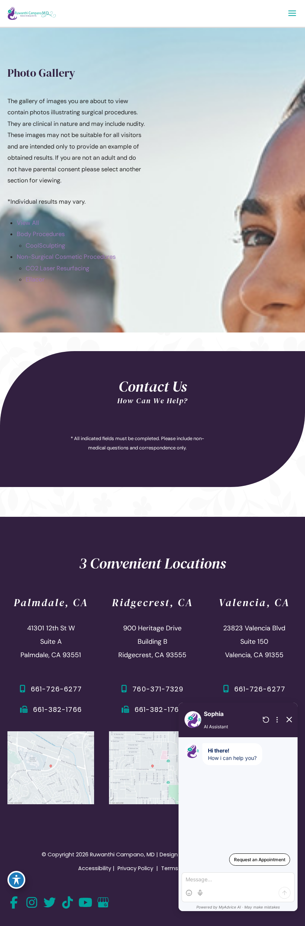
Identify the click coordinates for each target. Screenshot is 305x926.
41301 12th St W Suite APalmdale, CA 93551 (50, 641)
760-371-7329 (157, 689)
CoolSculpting (45, 245)
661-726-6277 (56, 689)
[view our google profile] (103, 903)
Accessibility (94, 868)
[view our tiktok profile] (67, 903)
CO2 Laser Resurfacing (57, 268)
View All (28, 223)
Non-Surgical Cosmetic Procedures (66, 257)
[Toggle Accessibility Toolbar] (16, 880)
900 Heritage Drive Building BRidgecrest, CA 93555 (152, 641)
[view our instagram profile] (31, 903)
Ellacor (35, 279)
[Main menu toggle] (292, 13)
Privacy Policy (135, 868)
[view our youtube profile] (85, 903)
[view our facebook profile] (14, 903)
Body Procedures (41, 234)
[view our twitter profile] (49, 903)
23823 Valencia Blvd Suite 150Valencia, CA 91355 (254, 641)
